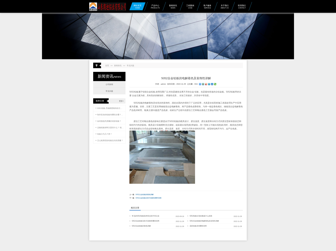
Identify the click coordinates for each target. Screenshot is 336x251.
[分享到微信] (215, 84)
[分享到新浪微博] (206, 84)
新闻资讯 (118, 65)
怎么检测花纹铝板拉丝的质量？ (109, 140)
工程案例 (190, 6)
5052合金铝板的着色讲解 (145, 194)
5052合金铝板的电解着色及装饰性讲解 (204, 221)
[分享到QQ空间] (203, 84)
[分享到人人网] (212, 84)
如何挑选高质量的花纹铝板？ (108, 120)
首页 (107, 65)
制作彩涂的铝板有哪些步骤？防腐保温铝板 (109, 114)
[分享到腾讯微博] (209, 84)
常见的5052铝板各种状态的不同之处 (145, 216)
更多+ (121, 101)
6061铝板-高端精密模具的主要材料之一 (109, 107)
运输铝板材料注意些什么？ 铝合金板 (109, 127)
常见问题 (130, 65)
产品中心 (155, 6)
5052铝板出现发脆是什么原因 (201, 216)
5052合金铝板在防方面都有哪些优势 (148, 198)
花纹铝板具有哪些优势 (198, 226)
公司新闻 (109, 84)
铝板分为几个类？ (103, 133)
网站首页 (137, 6)
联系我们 (242, 6)
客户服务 (207, 6)
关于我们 (225, 6)
